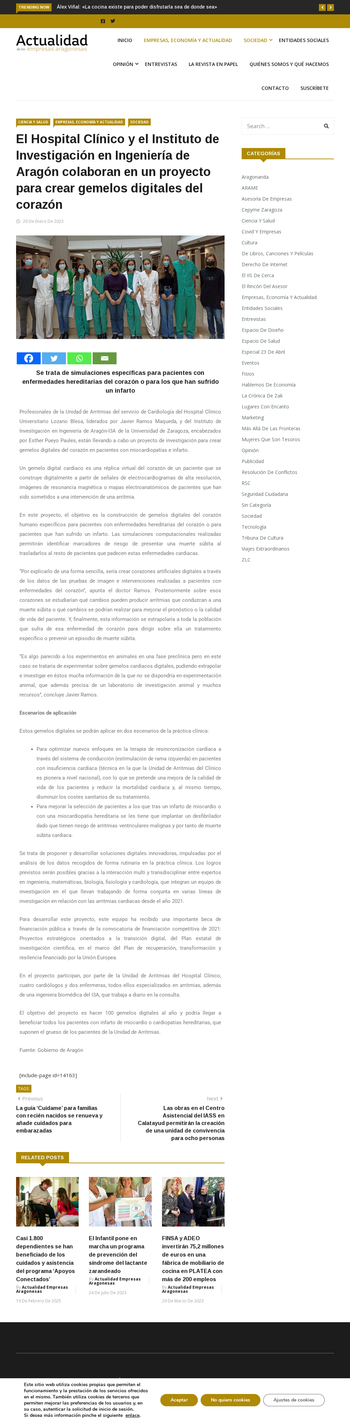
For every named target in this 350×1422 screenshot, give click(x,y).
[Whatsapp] (79, 358)
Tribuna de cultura (262, 537)
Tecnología (254, 527)
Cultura (249, 242)
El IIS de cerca (258, 275)
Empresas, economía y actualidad (188, 40)
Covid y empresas (261, 231)
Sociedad (255, 40)
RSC (246, 483)
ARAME (250, 188)
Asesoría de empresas (267, 198)
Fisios (248, 373)
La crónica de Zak (262, 395)
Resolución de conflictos (269, 472)
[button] (322, 7)
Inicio (125, 40)
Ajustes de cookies (293, 1400)
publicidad (253, 461)
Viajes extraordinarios (266, 548)
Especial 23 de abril (263, 352)
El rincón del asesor (264, 286)
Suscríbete (314, 88)
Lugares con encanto (265, 406)
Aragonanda (255, 177)
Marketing (253, 417)
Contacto (275, 88)
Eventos (250, 363)
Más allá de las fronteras (271, 428)
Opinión (123, 64)
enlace (132, 1415)
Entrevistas (161, 64)
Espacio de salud (261, 341)
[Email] (105, 358)
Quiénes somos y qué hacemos (289, 64)
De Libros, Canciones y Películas (277, 253)
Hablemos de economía (269, 384)
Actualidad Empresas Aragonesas (42, 1289)
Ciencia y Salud (33, 122)
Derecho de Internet (264, 264)
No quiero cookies (230, 1400)
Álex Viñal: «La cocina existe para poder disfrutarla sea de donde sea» (137, 7)
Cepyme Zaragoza (262, 209)
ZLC (246, 559)
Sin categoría (256, 505)
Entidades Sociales (304, 40)
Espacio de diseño (263, 330)
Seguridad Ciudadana (265, 494)
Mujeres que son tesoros (271, 439)
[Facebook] (29, 358)
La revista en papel (213, 64)
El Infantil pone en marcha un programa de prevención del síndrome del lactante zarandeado (118, 1254)
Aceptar (179, 1400)
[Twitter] (54, 358)
